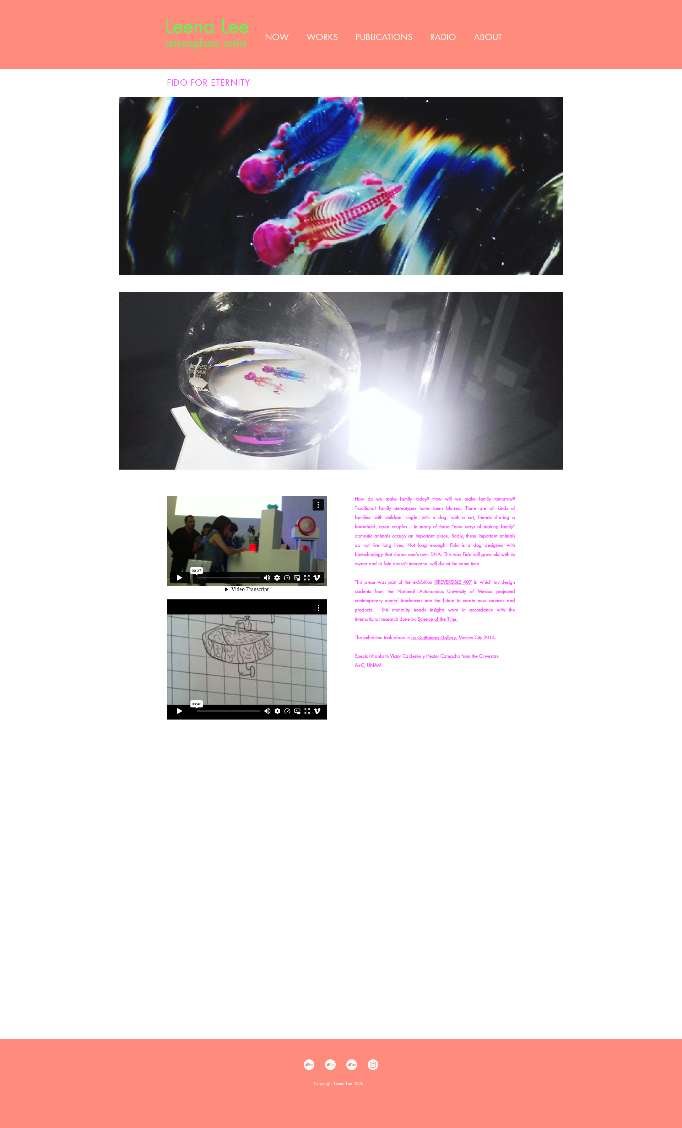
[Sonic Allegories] (330, 1064)
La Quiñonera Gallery (433, 637)
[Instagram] (373, 1064)
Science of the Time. (438, 619)
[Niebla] (351, 1064)
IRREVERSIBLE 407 (453, 582)
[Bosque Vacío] (309, 1064)
